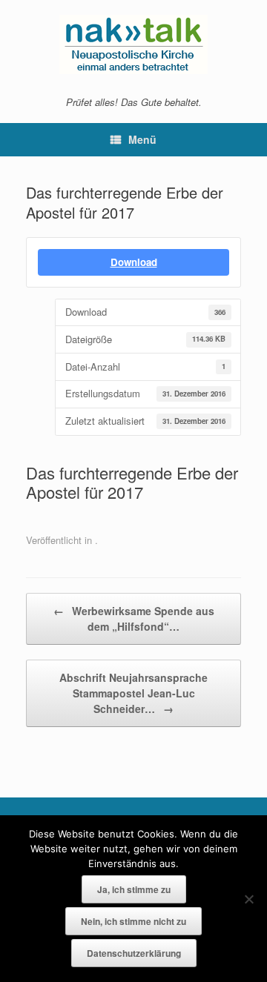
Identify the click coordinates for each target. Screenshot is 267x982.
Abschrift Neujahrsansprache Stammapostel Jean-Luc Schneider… (133, 693)
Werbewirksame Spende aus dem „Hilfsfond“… (133, 618)
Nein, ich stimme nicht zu (133, 921)
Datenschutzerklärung (134, 953)
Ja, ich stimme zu (134, 889)
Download (134, 262)
